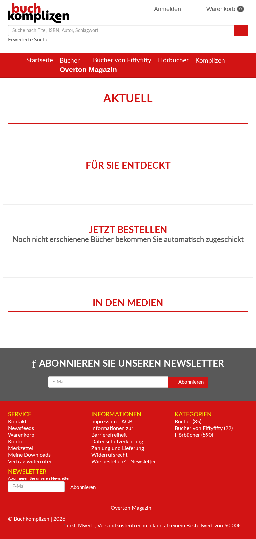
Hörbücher (173, 60)
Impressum (104, 421)
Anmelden (168, 9)
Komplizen (211, 61)
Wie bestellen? (108, 461)
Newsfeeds (21, 428)
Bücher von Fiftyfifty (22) (204, 428)
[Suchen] (241, 30)
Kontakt (17, 421)
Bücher (70, 61)
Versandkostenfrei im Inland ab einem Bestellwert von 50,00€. (171, 525)
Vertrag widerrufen (30, 461)
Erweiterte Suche (28, 39)
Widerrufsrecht (109, 455)
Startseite (39, 60)
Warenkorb (223, 9)
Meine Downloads (29, 455)
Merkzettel (20, 448)
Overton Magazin (88, 69)
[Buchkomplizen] (38, 13)
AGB (126, 421)
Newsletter (143, 461)
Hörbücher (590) (194, 435)
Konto (15, 441)
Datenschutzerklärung (117, 441)
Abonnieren (190, 382)
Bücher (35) (188, 421)
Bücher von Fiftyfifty (122, 60)
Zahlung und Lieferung (117, 448)
